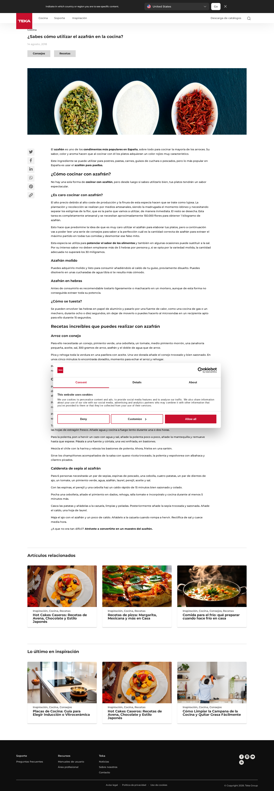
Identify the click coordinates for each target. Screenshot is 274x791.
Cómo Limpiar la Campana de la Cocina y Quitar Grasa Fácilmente (212, 713)
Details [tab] (137, 382)
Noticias (104, 761)
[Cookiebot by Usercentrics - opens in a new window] (200, 370)
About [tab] (193, 382)
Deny (83, 419)
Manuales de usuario (71, 761)
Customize (135, 419)
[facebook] (241, 756)
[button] (176, 6)
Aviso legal (112, 785)
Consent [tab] (81, 382)
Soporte (59, 18)
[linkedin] (241, 762)
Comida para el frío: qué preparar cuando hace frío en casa (211, 616)
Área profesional (68, 766)
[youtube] (252, 756)
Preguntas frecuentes (29, 761)
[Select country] (256, 18)
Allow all (190, 419)
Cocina (43, 18)
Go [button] (216, 6)
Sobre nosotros (108, 766)
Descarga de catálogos (226, 18)
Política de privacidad (134, 785)
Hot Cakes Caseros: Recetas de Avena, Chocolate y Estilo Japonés (60, 618)
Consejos (39, 53)
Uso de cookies (158, 785)
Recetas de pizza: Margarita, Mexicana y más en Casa (132, 616)
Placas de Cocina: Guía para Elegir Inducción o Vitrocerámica (61, 713)
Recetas (64, 53)
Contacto (104, 772)
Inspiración (79, 18)
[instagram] (247, 756)
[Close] (225, 6)
